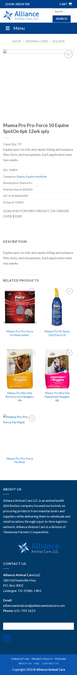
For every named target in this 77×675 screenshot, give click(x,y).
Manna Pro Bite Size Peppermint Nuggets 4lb (57, 396)
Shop (16, 41)
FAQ (36, 663)
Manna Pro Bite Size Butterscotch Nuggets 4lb (20, 396)
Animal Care (37, 41)
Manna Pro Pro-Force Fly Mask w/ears (20, 333)
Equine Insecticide (36, 176)
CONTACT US (50, 663)
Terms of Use (20, 658)
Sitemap (60, 658)
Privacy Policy (42, 658)
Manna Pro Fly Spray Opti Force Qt (57, 333)
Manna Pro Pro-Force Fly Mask (20, 460)
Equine (58, 41)
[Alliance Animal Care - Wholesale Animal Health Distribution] (24, 15)
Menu (19, 28)
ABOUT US (25, 663)
